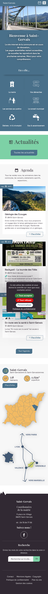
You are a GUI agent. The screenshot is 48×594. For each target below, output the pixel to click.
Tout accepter (25, 295)
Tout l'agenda (24, 351)
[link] (39, 3)
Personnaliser (24, 305)
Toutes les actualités (24, 153)
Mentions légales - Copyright (29, 577)
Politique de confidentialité (17, 580)
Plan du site (37, 580)
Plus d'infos (10, 385)
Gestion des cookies (24, 583)
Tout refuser (25, 300)
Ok (36, 559)
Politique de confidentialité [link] (24, 309)
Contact (10, 577)
